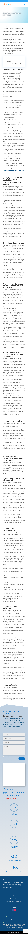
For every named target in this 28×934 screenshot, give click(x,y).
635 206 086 (7, 0)
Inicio (14, 895)
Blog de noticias (14, 898)
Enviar (22, 759)
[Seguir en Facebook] (13, 910)
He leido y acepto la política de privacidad (14, 756)
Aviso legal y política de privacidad (14, 901)
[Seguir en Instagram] (15, 910)
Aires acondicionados (14, 897)
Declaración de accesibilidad (14, 900)
